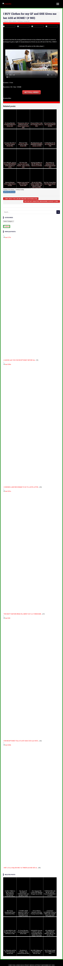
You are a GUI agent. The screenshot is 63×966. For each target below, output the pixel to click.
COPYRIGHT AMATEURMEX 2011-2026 (44, 965)
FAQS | (14, 965)
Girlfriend (20, 21)
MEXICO (32, 965)
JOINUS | (18, 965)
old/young (12, 192)
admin (14, 21)
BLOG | (23, 965)
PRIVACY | (27, 965)
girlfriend (6, 192)
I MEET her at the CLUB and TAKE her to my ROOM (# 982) (21, 199)
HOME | (10, 965)
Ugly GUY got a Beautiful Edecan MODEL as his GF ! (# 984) (41, 202)
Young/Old (26, 21)
